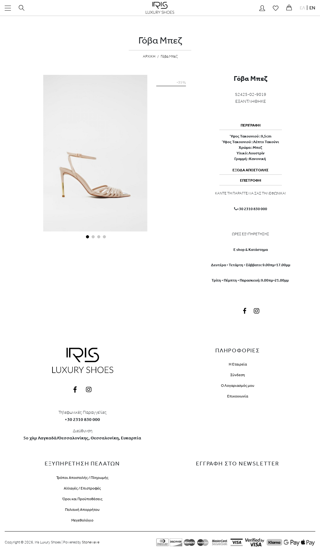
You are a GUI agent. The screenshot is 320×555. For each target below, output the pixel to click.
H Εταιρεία (238, 364)
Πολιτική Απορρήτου (82, 509)
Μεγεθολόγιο (82, 520)
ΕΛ (302, 8)
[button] (87, 236)
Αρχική (149, 56)
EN (312, 8)
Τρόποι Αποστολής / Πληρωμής (82, 477)
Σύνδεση (237, 374)
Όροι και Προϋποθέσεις (82, 498)
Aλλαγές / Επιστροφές (82, 488)
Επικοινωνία (237, 396)
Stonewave (90, 542)
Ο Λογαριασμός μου (237, 385)
